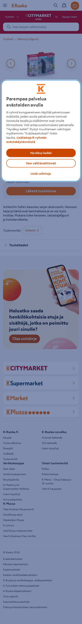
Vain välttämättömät (41, 163)
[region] (41, 131)
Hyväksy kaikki (41, 152)
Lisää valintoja (41, 173)
